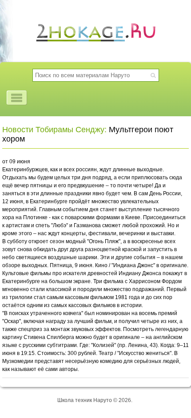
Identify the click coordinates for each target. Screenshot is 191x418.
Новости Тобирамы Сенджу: (54, 129)
